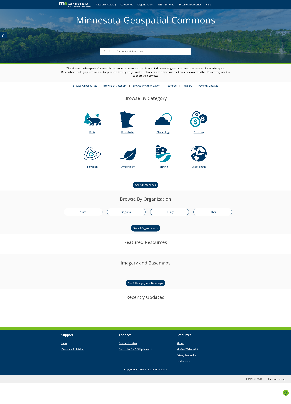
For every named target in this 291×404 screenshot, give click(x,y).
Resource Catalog (106, 4)
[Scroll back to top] (286, 393)
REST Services (166, 4)
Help (208, 4)
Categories (126, 4)
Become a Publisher (190, 4)
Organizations (145, 4)
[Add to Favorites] (3, 35)
